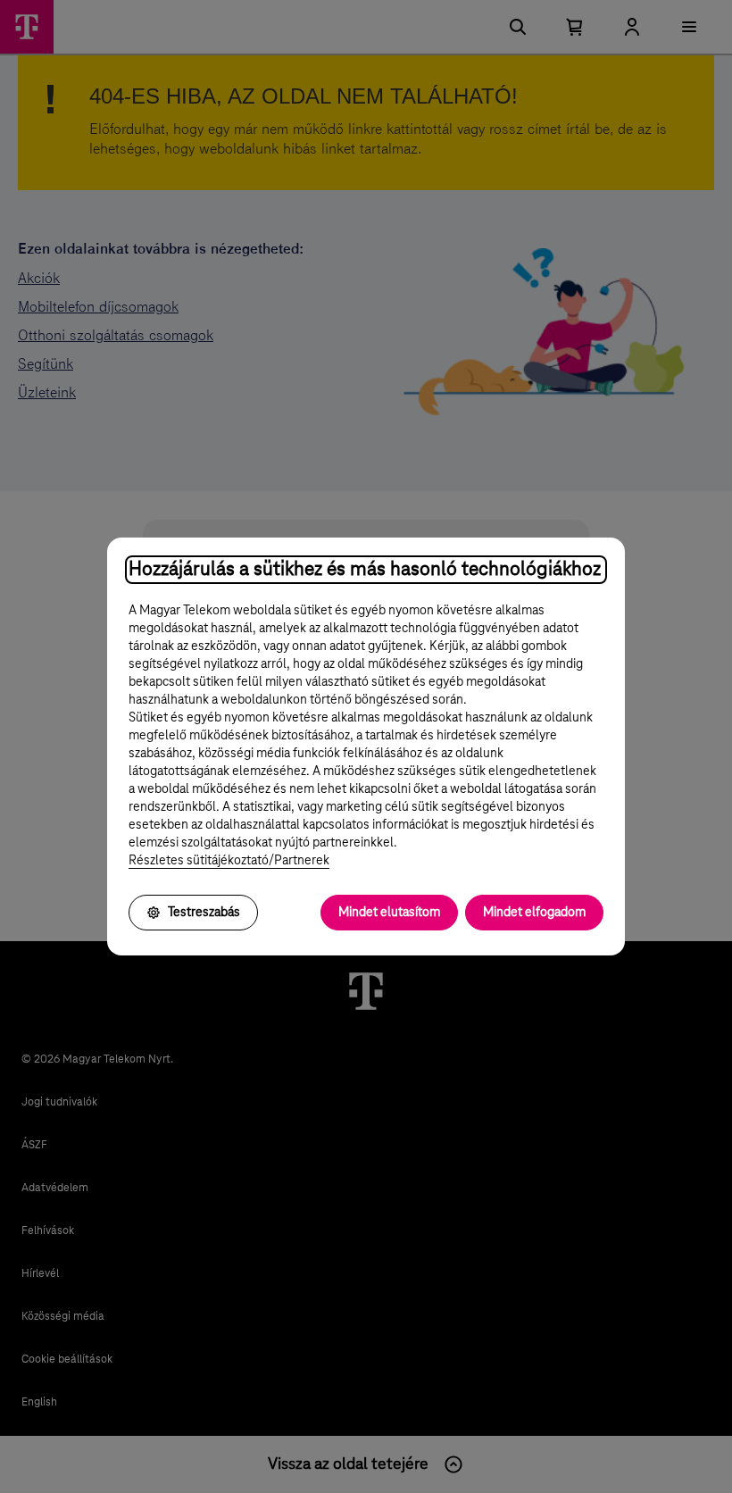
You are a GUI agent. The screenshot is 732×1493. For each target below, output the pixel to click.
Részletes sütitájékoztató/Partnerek (229, 861)
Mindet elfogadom (534, 912)
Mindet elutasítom (389, 912)
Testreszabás (204, 912)
